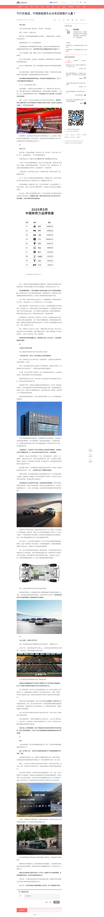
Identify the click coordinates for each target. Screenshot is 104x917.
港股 (32, 6)
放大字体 (63, 20)
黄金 (53, 6)
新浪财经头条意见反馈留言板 (73, 129)
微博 (68, 20)
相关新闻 (21, 910)
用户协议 (73, 137)
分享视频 (68, 42)
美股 (37, 6)
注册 (85, 2)
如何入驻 (73, 134)
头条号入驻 (68, 26)
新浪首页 (90, 450)
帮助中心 (79, 137)
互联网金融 (70, 6)
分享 (76, 20)
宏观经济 (20, 6)
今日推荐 (68, 60)
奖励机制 (85, 134)
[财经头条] (22, 2)
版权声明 (67, 137)
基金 (42, 6)
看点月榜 (83, 60)
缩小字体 (59, 20)
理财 (48, 6)
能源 (64, 6)
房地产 (78, 6)
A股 (26, 6)
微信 (72, 20)
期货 (59, 6)
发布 (56, 902)
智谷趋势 (31, 19)
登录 (47, 902)
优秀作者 (76, 60)
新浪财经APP (55, 2)
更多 (84, 6)
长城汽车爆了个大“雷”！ (37, 914)
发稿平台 (79, 134)
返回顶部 (90, 467)
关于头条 (67, 134)
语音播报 (55, 20)
